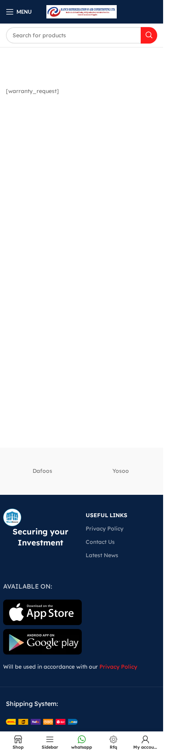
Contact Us (100, 541)
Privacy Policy (104, 528)
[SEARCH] (149, 35)
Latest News (102, 555)
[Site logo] (81, 11)
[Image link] (42, 721)
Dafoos (42, 470)
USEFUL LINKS (106, 515)
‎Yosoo (120, 470)
